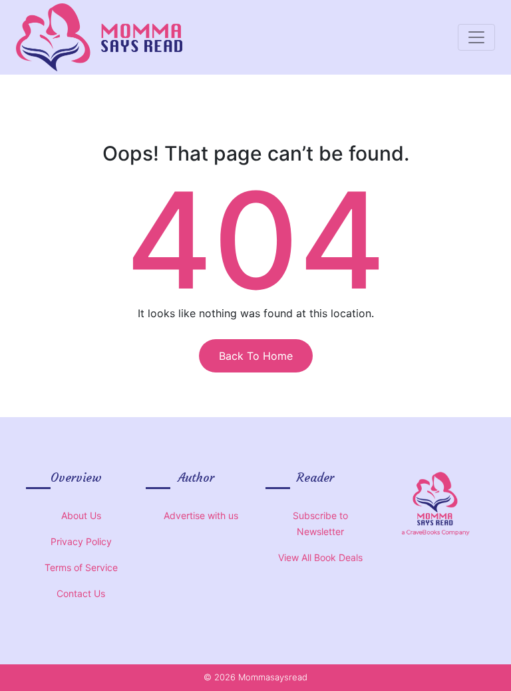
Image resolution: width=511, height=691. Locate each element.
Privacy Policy (81, 541)
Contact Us (81, 593)
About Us (81, 515)
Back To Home (256, 355)
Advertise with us (201, 515)
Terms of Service (81, 567)
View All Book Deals (320, 557)
